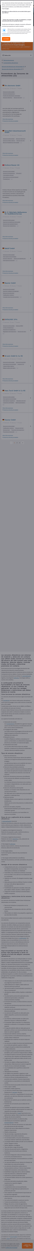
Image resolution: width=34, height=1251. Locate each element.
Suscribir (6, 39)
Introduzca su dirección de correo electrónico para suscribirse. (16, 12)
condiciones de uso (6, 34)
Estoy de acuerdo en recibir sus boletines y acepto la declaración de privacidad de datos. (16, 20)
